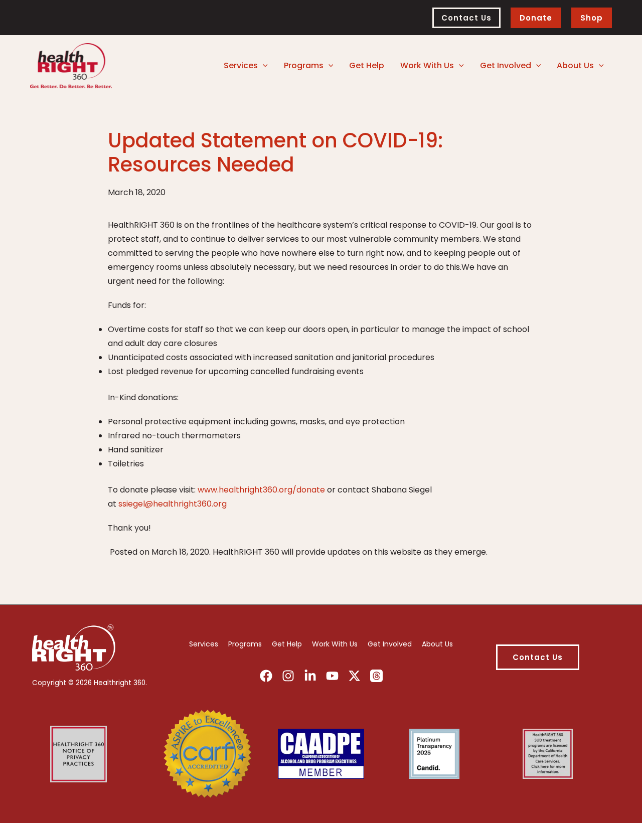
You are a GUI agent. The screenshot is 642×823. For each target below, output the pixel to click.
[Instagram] (288, 676)
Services (203, 644)
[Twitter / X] (354, 676)
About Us (437, 644)
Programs (245, 644)
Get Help (287, 644)
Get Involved (390, 644)
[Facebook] (266, 676)
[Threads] (376, 676)
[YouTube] (332, 676)
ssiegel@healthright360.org (172, 504)
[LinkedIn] (310, 676)
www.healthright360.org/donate (261, 490)
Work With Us (335, 644)
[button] (466, 18)
